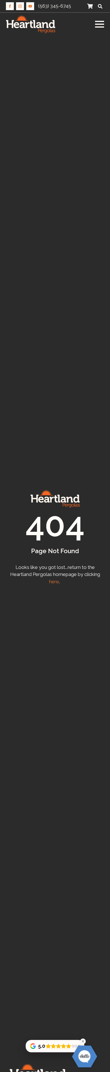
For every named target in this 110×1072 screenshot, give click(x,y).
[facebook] (10, 6)
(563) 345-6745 (54, 6)
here (54, 581)
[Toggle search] (100, 6)
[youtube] (30, 6)
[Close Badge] (83, 1041)
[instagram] (20, 6)
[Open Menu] (99, 24)
